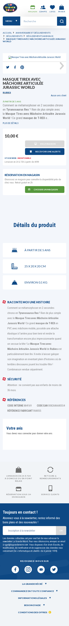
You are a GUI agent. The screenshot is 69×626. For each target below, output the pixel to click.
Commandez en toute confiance (32, 591)
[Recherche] (61, 21)
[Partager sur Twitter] (8, 67)
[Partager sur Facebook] (15, 67)
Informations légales (32, 598)
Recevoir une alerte (48, 151)
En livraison (48, 143)
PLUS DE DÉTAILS (10, 123)
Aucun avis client (58, 95)
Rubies (7, 92)
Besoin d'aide (32, 605)
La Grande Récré (32, 584)
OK (61, 530)
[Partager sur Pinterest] (22, 68)
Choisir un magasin (46, 189)
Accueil (7, 32)
